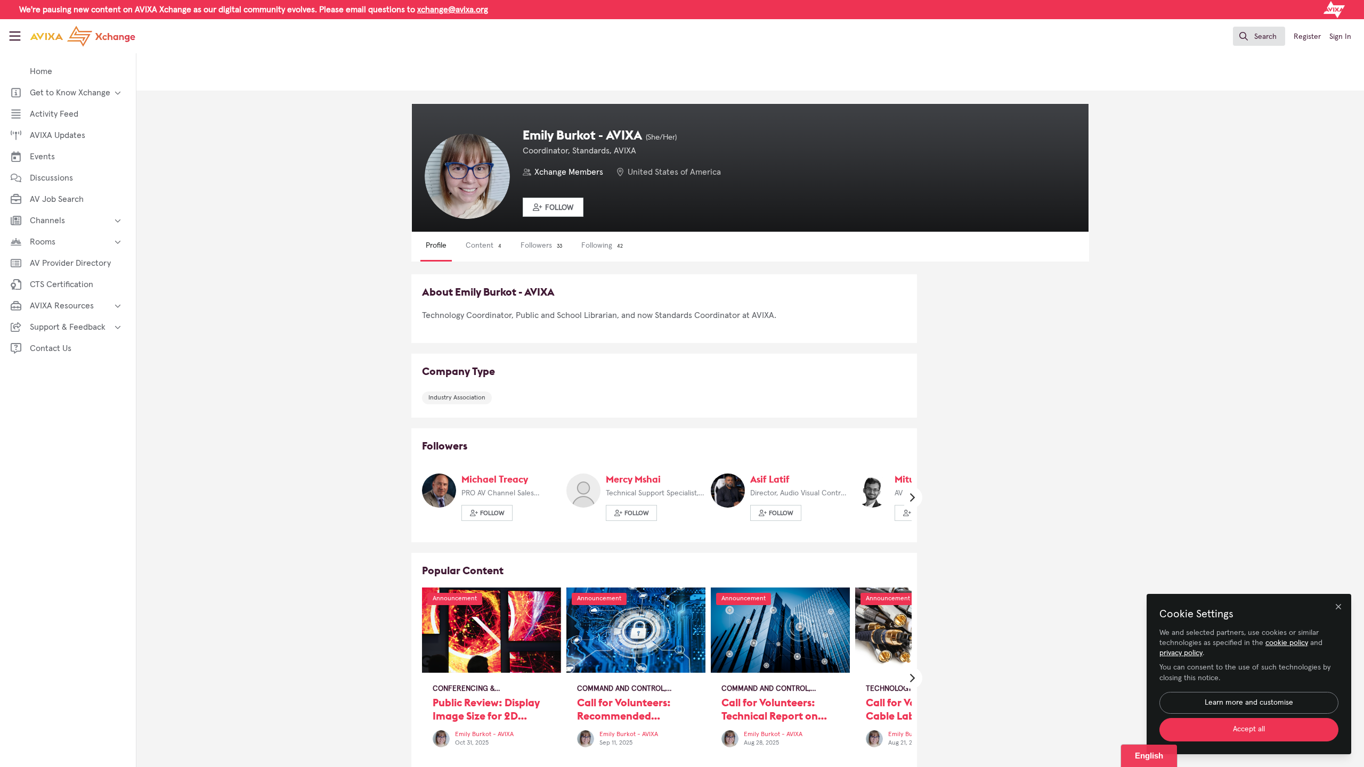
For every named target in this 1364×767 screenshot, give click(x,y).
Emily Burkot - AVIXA (484, 734)
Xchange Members (568, 172)
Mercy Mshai (633, 479)
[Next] (911, 497)
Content (483, 245)
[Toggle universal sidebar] (15, 36)
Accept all (1249, 729)
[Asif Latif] (728, 490)
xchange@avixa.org (452, 9)
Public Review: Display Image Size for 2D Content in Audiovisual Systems (491, 630)
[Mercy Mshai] (583, 490)
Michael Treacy (494, 479)
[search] (1259, 36)
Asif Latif (770, 479)
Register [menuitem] (1307, 36)
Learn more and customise (1249, 702)
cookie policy (1286, 643)
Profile (436, 245)
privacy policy (1181, 653)
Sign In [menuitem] (1340, 36)
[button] (553, 207)
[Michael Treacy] (439, 490)
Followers (541, 245)
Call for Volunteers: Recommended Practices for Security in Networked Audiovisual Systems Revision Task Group (635, 630)
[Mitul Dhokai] (872, 490)
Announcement (455, 598)
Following (602, 245)
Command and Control (620, 688)
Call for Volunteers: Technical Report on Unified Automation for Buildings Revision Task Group (780, 630)
